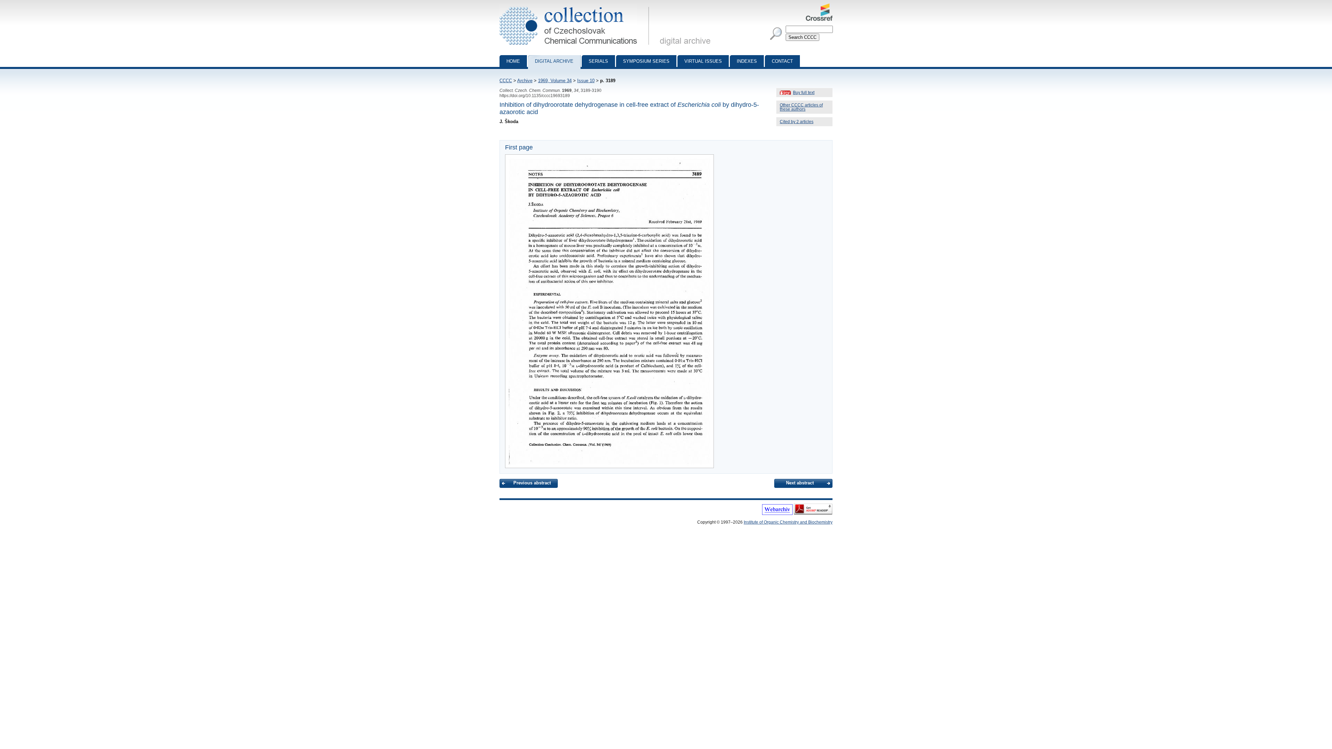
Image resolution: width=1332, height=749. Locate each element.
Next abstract (800, 482)
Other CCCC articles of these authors (801, 107)
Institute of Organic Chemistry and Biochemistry (788, 522)
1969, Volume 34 (555, 80)
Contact (782, 61)
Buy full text (803, 93)
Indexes (747, 61)
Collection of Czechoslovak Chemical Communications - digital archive (576, 6)
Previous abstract (532, 482)
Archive (524, 80)
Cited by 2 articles (796, 122)
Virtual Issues (703, 61)
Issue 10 (586, 80)
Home (513, 61)
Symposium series (646, 61)
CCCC (506, 80)
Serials (598, 61)
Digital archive (554, 61)
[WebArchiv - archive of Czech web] (777, 513)
